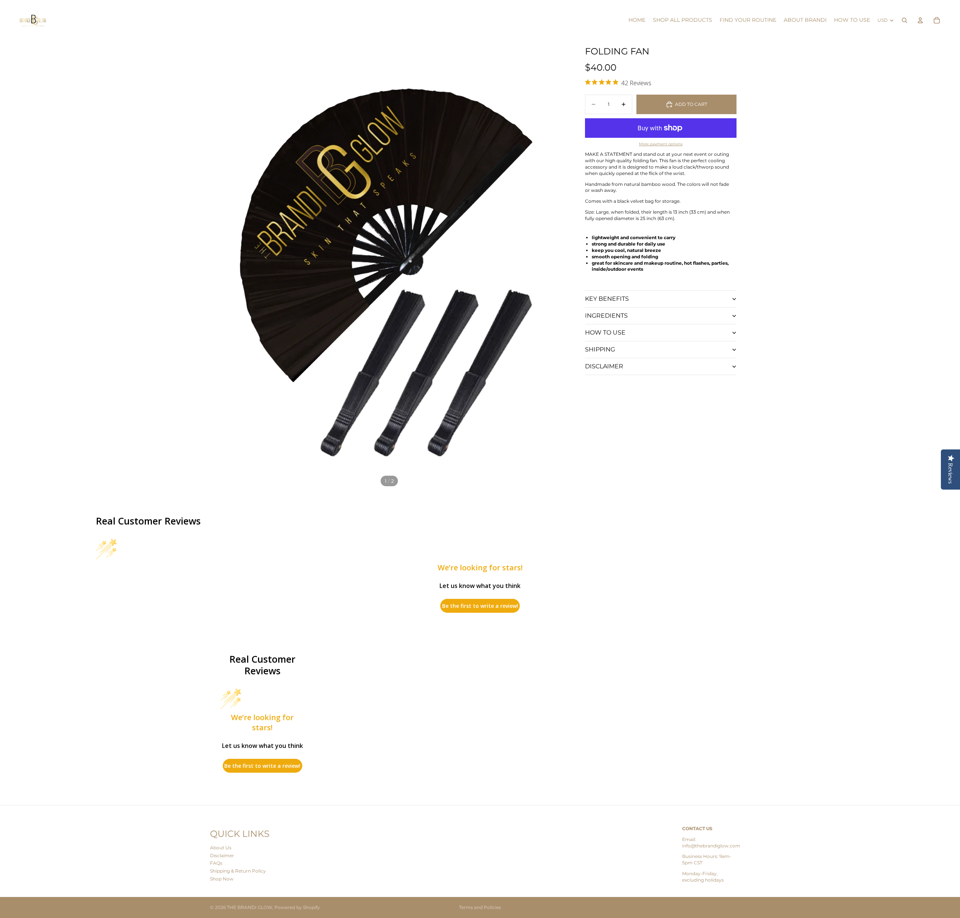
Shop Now (222, 879)
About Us (220, 847)
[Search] (904, 20)
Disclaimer (222, 855)
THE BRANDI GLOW (249, 907)
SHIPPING (600, 349)
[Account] (920, 20)
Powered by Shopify (297, 907)
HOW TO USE (605, 332)
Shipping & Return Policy (238, 871)
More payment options (660, 144)
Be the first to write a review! (480, 605)
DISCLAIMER (604, 366)
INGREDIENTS (606, 315)
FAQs (216, 863)
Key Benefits (607, 298)
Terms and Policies (480, 907)
